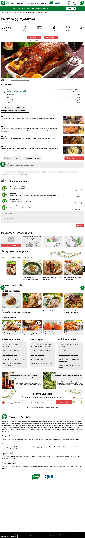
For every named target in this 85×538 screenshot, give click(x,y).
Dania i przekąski (12, 12)
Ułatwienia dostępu (75, 534)
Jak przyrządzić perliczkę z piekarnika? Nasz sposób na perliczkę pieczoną (31, 333)
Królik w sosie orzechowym (27, 311)
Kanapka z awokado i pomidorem (42, 350)
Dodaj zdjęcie (11, 246)
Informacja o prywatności (30, 534)
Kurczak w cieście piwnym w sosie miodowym (70, 360)
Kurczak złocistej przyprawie (68, 355)
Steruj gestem (12, 158)
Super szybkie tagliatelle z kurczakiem (11, 345)
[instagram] (84, 270)
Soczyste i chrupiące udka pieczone (52, 278)
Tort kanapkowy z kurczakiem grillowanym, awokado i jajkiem (41, 345)
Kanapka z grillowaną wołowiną (41, 363)
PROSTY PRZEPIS (62, 172)
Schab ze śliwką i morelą (51, 311)
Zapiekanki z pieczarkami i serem (14, 359)
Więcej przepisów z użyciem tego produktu (15, 257)
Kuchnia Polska (11, 172)
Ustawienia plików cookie (8, 536)
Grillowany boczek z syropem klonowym (68, 345)
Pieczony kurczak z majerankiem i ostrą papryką (71, 311)
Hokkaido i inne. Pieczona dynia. (50, 333)
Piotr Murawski (8, 23)
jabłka (14, 174)
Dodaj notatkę (75, 158)
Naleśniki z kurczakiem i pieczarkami (72, 278)
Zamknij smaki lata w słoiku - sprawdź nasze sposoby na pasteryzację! (23, 377)
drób (44, 172)
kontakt (6, 534)
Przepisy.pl (4, 12)
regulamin (16, 534)
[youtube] (84, 267)
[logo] (8, 3)
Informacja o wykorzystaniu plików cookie (54, 534)
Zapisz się (64, 402)
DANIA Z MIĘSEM (34, 172)
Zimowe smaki (23, 174)
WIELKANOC (52, 172)
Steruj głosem (33, 158)
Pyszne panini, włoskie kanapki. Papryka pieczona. (10, 333)
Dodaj (79, 225)
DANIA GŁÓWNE (22, 172)
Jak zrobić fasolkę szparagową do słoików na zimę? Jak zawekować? (67, 377)
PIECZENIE (73, 172)
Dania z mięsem (30, 12)
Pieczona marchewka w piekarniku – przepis (73, 333)
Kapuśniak (62, 350)
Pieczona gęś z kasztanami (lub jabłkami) (11, 311)
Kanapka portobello (37, 355)
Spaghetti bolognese (10, 355)
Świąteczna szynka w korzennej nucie (69, 366)
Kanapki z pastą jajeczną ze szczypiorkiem (12, 364)
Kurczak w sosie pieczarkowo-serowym (30, 278)
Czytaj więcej (19, 387)
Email (7, 108)
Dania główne (21, 12)
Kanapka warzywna (37, 359)
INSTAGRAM (5, 174)
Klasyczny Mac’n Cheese (11, 350)
